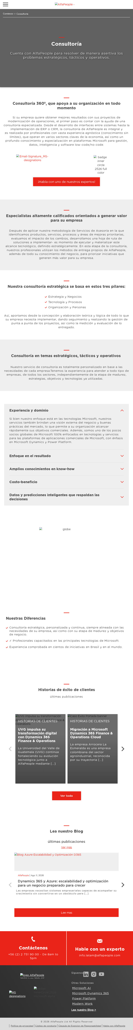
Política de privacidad (22, 1026)
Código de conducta (45, 1026)
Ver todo (66, 795)
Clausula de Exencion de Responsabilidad (79, 1026)
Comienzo (8, 14)
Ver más (66, 847)
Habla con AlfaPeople (114, 1026)
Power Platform (84, 998)
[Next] (122, 749)
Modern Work (82, 1003)
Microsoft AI (81, 988)
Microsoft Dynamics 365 (90, 993)
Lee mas (66, 912)
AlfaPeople (23, 875)
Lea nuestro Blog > (83, 1009)
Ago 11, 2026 (37, 875)
